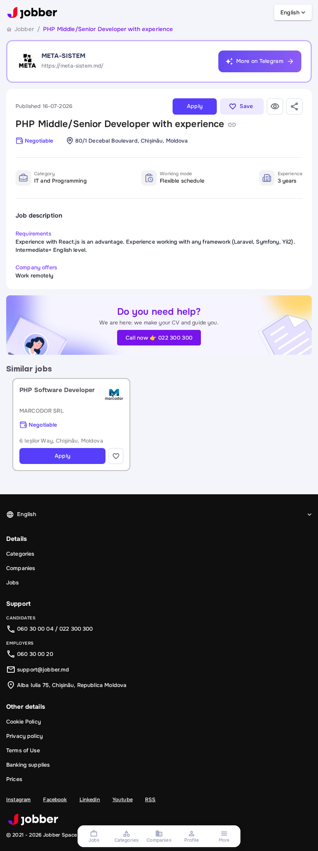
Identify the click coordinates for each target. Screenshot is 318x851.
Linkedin (90, 799)
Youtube (122, 799)
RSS (150, 799)
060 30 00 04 (35, 628)
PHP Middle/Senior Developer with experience (120, 124)
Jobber (24, 29)
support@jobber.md (43, 669)
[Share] (294, 106)
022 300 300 (76, 628)
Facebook (55, 799)
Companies (20, 568)
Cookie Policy (23, 721)
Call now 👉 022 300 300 (159, 337)
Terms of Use (23, 750)
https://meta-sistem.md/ (72, 65)
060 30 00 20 (35, 653)
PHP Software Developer (57, 390)
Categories (20, 553)
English (289, 12)
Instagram (18, 799)
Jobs (12, 582)
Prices (14, 779)
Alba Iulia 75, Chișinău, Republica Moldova (71, 685)
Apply (195, 106)
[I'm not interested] (275, 106)
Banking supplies (28, 764)
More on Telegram (259, 61)
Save (246, 106)
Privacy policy (24, 735)
